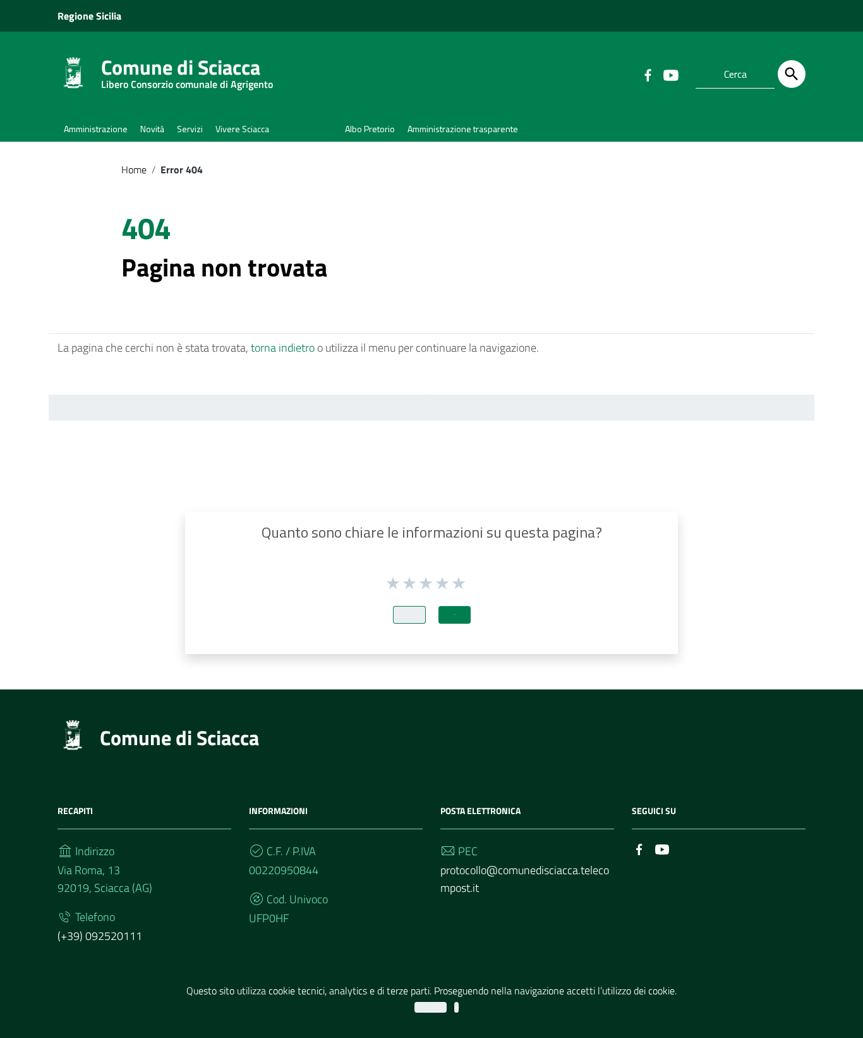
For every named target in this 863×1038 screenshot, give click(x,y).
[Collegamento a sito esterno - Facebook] (647, 74)
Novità (152, 128)
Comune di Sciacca (187, 70)
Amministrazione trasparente (462, 128)
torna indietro (283, 347)
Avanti (455, 614)
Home (134, 169)
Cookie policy (456, 1007)
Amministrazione (96, 128)
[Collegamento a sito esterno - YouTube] (670, 74)
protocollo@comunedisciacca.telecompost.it (524, 879)
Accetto (430, 1007)
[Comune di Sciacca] (73, 71)
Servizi (190, 128)
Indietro (409, 614)
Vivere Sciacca (242, 128)
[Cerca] (792, 74)
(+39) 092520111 (99, 935)
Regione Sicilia (89, 15)
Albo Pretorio (370, 128)
